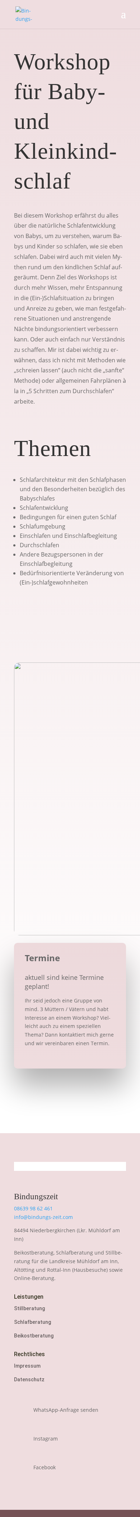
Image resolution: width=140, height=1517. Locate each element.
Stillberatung (29, 1308)
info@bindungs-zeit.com (43, 1217)
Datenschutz (29, 1379)
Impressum (27, 1366)
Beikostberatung (33, 1336)
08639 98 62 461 (33, 1208)
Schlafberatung (32, 1322)
